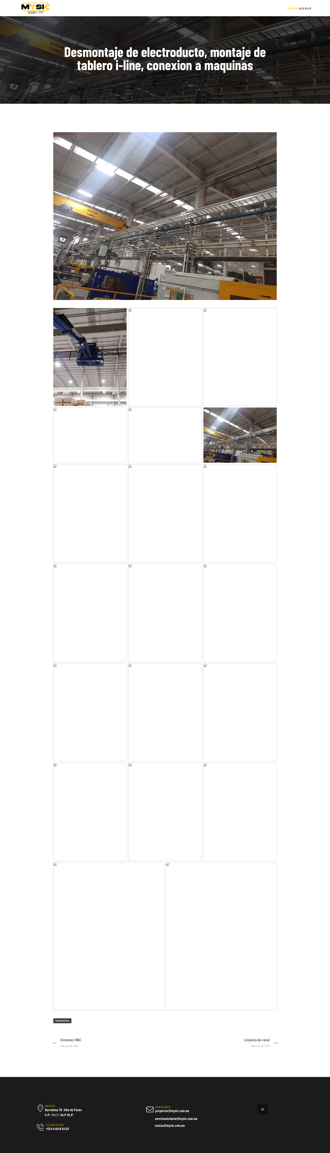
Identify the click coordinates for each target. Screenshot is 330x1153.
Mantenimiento (62, 1020)
